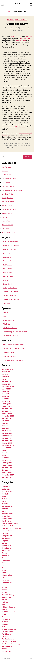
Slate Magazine (8, 320)
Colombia (5, 504)
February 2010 (7, 404)
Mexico (4, 590)
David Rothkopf (7, 213)
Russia (4, 627)
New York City (7, 597)
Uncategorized (7, 646)
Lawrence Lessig (8, 272)
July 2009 (5, 421)
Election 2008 (7, 518)
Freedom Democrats (10, 261)
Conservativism (7, 506)
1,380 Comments (18, 30)
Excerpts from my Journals (11, 528)
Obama (4, 599)
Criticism (10, 19)
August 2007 (6, 477)
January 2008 (7, 465)
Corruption (27, 143)
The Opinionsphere (8, 639)
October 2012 (6, 372)
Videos (4, 649)
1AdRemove (6, 486)
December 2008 (7, 438)
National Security (8, 595)
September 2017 (8, 369)
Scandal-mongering (9, 629)
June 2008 (5, 453)
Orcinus (5, 280)
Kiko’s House (7, 268)
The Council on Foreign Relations (14, 348)
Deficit (4, 511)
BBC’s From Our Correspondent (13, 345)
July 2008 (5, 450)
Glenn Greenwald (7, 225)
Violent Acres (7, 303)
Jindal (4, 572)
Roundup (5, 624)
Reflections (6, 619)
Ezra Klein (28, 37)
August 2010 (6, 389)
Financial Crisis (7, 531)
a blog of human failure (10, 242)
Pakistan (5, 602)
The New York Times (9, 178)
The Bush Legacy (8, 631)
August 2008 (6, 448)
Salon (5, 316)
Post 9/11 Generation (9, 612)
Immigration (6, 560)
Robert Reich (7, 284)
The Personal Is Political (11, 299)
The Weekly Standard (10, 335)
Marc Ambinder (8, 276)
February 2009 (7, 433)
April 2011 (5, 377)
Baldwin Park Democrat (11, 245)
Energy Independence (9, 523)
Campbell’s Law (17, 24)
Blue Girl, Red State (9, 249)
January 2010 (7, 406)
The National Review (10, 328)
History (4, 553)
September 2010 (8, 386)
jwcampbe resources (8, 232)
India (3, 563)
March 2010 (6, 401)
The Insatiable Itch (9, 295)
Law (3, 577)
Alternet (6, 312)
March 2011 (6, 379)
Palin (3, 604)
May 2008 (5, 455)
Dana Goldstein (20, 41)
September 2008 (8, 445)
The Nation (7, 324)
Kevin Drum (5, 229)
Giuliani (4, 543)
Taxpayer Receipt (25, 145)
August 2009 (6, 418)
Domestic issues (21, 19)
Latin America (7, 575)
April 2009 (5, 428)
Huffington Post (7, 205)
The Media (5, 636)
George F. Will (7, 265)
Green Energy (7, 548)
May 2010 (5, 396)
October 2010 (7, 384)
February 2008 (7, 463)
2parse (17, 3)
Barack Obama (7, 491)
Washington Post (7, 198)
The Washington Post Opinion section (15, 332)
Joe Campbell (13, 28)
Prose (4, 614)
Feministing (7, 257)
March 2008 (6, 460)
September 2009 (8, 416)
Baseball (5, 494)
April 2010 (5, 399)
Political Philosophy (9, 607)
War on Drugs (6, 651)
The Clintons (6, 634)
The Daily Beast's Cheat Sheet (12, 190)
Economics (6, 516)
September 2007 (8, 475)
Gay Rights (5, 538)
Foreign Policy (7, 536)
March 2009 (6, 431)
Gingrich (5, 541)
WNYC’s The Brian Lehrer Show (13, 360)
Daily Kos (6, 253)
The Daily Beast (8, 147)
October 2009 (7, 413)
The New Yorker (8, 352)
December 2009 (7, 408)
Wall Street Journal (8, 202)
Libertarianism (7, 582)
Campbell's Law (18, 143)
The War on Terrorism (9, 641)
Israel (4, 570)
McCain (4, 587)
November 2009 (7, 411)
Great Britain (6, 545)
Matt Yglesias (20, 127)
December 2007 (7, 467)
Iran (3, 565)
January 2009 (7, 436)
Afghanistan (6, 489)
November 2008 (7, 440)
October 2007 (7, 472)
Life (3, 585)
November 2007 (7, 470)
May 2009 (5, 426)
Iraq (3, 568)
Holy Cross (5, 555)
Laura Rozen (6, 217)
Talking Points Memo (9, 209)
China (4, 501)
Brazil (4, 496)
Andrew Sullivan (16, 37)
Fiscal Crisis (6, 533)
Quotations (5, 617)
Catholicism (6, 499)
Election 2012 (6, 521)
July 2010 (5, 391)
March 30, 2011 (24, 28)
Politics (4, 609)
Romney (5, 622)
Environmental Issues (9, 526)
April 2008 (5, 458)
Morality (5, 592)
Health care (6, 550)
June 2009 (5, 423)
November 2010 (7, 381)
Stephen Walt (6, 221)
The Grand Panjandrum (11, 292)
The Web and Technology (11, 644)
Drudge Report (7, 182)
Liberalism (5, 580)
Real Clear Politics (8, 186)
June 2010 (5, 394)
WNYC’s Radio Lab (9, 356)
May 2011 (5, 374)
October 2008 (7, 443)
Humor (4, 558)
